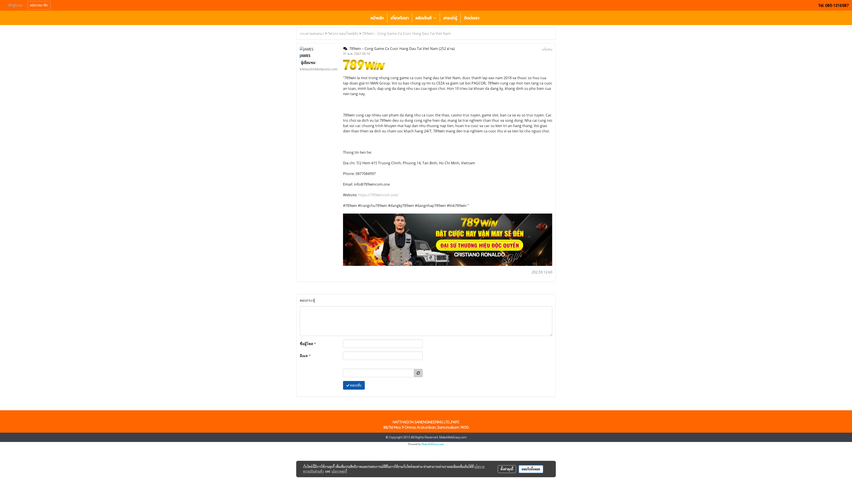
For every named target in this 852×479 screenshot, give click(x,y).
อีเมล (305, 355)
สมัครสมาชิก (39, 5)
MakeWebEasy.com (433, 444)
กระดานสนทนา (312, 33)
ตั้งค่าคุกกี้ (507, 469)
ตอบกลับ (355, 385)
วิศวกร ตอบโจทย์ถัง (343, 33)
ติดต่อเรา (471, 18)
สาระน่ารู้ (450, 18)
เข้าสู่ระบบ (15, 5)
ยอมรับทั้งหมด (531, 469)
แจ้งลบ (547, 49)
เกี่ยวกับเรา (400, 18)
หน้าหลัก (377, 18)
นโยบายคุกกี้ (339, 471)
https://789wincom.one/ (378, 194)
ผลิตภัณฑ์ (424, 18)
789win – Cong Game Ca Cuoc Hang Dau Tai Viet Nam (406, 33)
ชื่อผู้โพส (308, 343)
